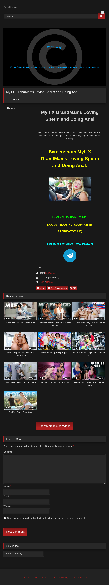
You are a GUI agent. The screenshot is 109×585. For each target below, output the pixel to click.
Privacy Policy (61, 577)
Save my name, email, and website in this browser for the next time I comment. (46, 518)
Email (7, 496)
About (16, 99)
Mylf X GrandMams (59, 288)
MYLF (42, 288)
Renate (50, 282)
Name (7, 486)
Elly (42, 282)
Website (7, 506)
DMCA (45, 577)
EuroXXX (50, 273)
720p (75, 288)
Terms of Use (80, 577)
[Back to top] (100, 576)
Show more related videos (54, 425)
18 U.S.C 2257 (29, 577)
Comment (8, 452)
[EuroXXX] (54, 4)
